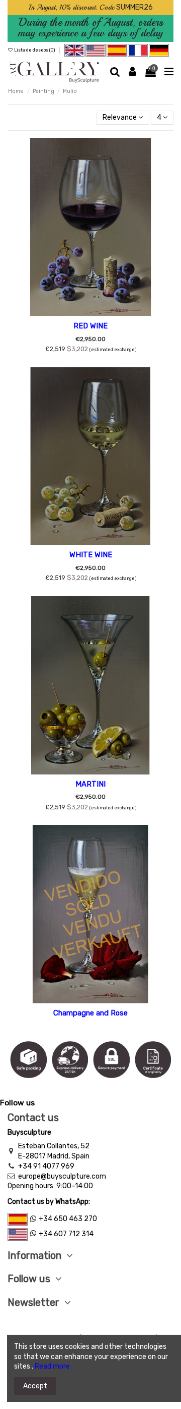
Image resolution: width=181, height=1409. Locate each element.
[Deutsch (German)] (159, 50)
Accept (35, 1386)
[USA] (95, 50)
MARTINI (90, 784)
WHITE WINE (90, 554)
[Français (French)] (138, 50)
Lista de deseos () (34, 50)
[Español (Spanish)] (117, 50)
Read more (52, 1366)
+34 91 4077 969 (46, 1166)
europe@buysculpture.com (62, 1176)
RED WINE (90, 325)
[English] (74, 50)
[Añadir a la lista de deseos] (90, 313)
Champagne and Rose (90, 1012)
